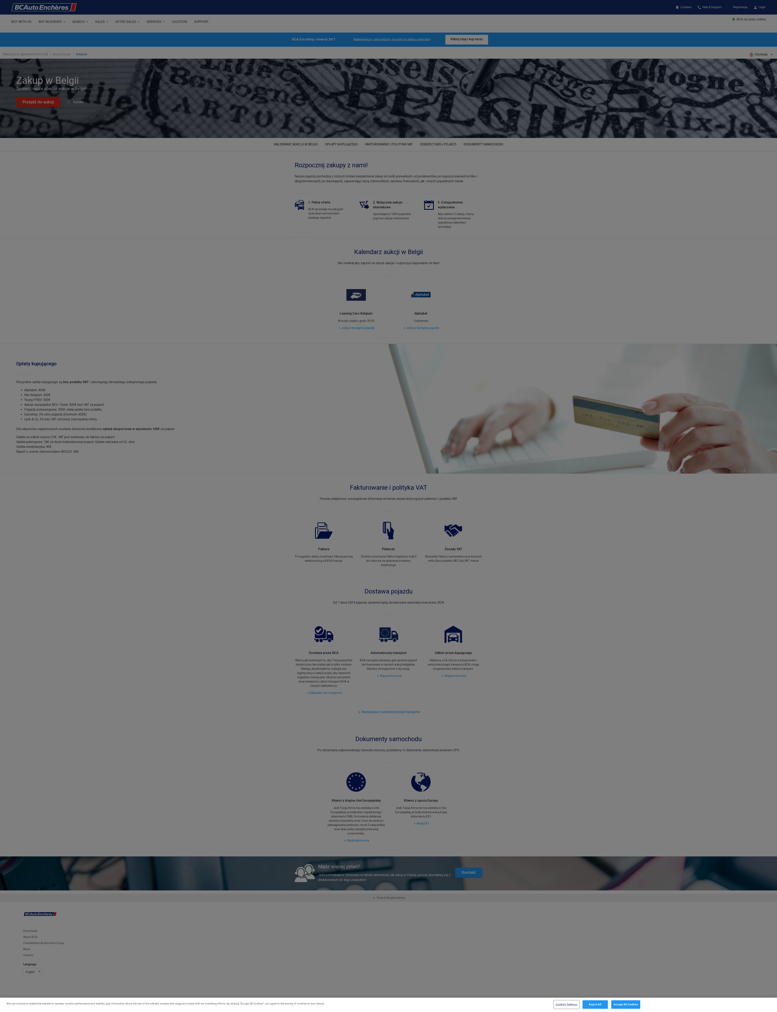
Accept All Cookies (626, 1004)
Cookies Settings (566, 1004)
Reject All (595, 1004)
